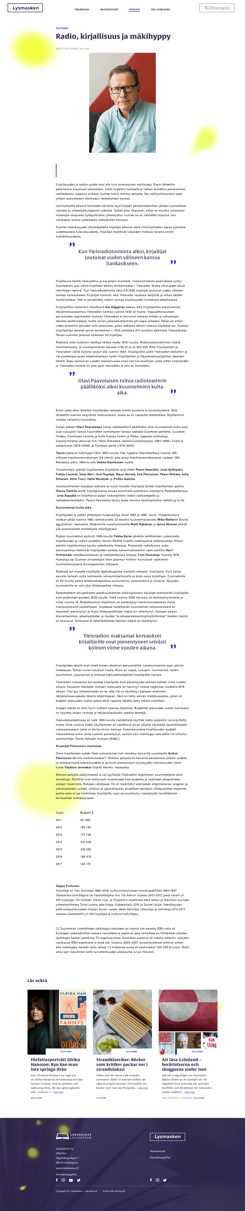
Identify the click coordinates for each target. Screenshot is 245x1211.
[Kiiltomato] (217, 11)
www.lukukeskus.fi (67, 1168)
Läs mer (59, 1092)
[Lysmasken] (25, 11)
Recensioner (109, 9)
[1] (118, 738)
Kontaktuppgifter (66, 1174)
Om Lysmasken (160, 9)
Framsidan (82, 9)
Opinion (134, 9)
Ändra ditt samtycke (114, 1191)
